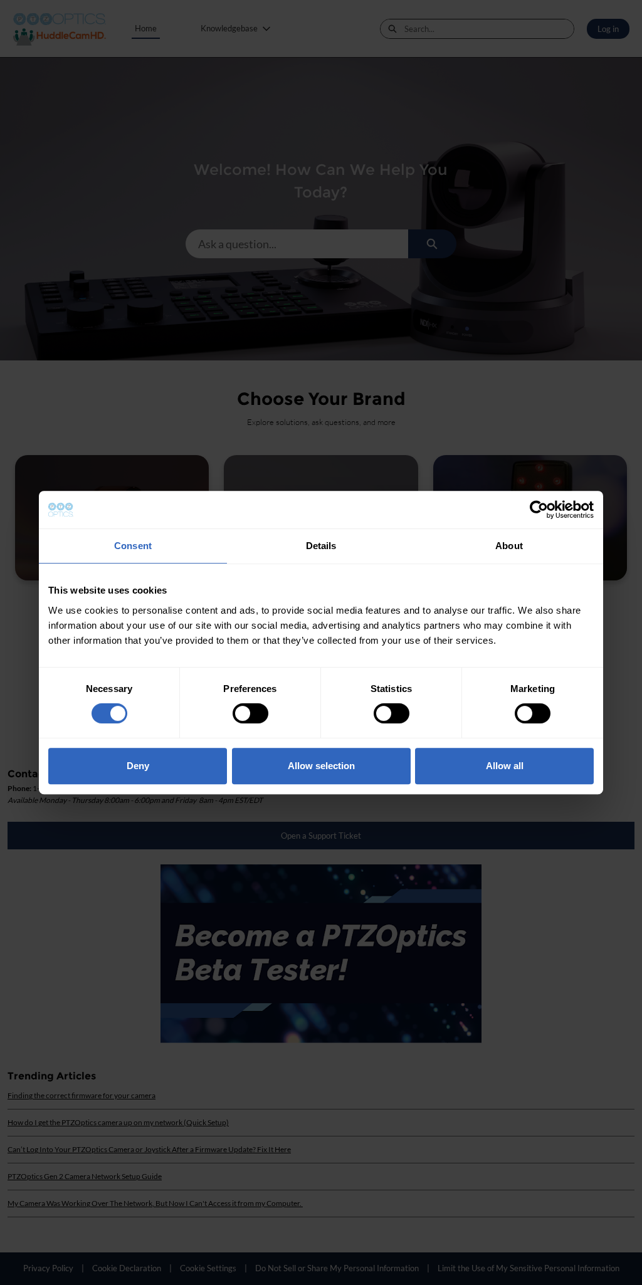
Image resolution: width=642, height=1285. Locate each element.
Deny (138, 765)
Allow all (505, 765)
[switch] (250, 713)
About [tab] (509, 545)
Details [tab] (321, 545)
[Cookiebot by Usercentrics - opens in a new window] (539, 509)
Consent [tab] (133, 545)
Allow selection (321, 765)
